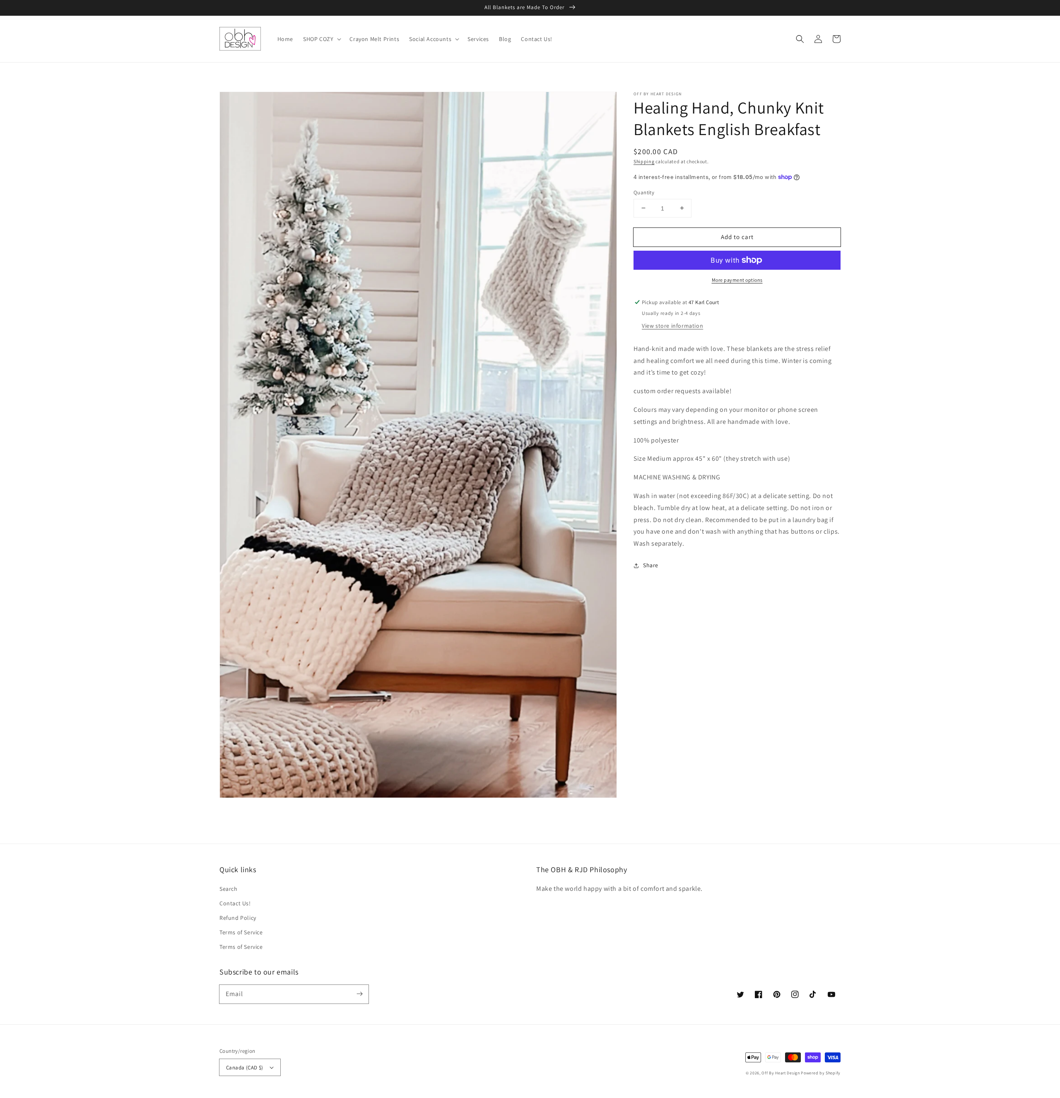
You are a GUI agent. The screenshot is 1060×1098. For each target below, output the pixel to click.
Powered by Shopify (821, 1073)
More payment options (737, 280)
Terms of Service (241, 932)
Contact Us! (235, 903)
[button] (800, 39)
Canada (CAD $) (244, 1067)
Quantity (644, 192)
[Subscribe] (359, 994)
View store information (672, 325)
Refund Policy (237, 917)
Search (228, 888)
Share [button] (650, 565)
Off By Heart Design (780, 1073)
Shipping (644, 161)
